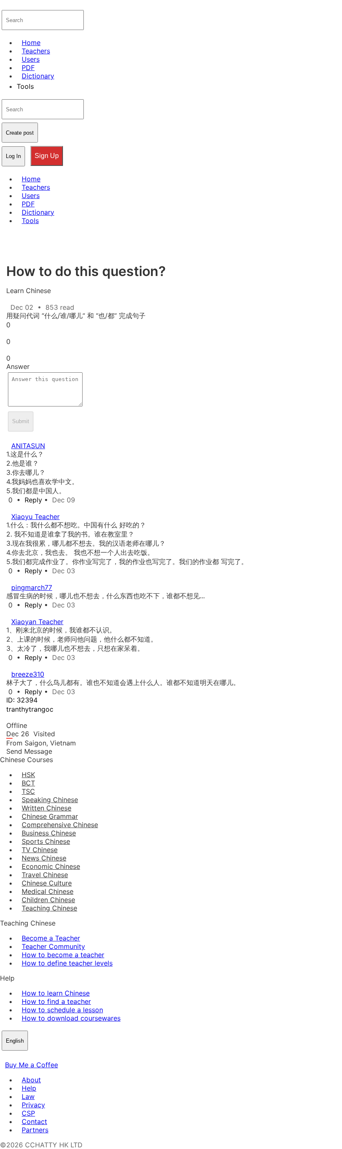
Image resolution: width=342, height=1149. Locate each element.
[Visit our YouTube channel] (35, 1056)
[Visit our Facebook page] (5, 1056)
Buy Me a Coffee (31, 1065)
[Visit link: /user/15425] (11, 613)
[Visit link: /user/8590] (11, 437)
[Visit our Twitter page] (15, 1056)
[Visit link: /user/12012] (11, 579)
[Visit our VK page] (25, 1056)
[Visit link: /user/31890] (11, 665)
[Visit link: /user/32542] (11, 508)
